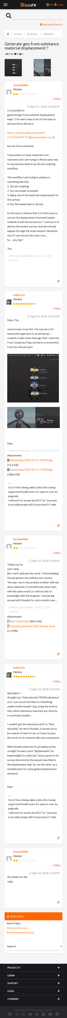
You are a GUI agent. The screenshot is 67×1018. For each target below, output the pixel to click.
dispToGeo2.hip (19, 621)
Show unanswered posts (20, 932)
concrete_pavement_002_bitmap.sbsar (32, 626)
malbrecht (19, 295)
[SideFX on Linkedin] (57, 1014)
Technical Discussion (33, 34)
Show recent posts (17, 927)
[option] (19, 67)
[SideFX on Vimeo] (43, 1014)
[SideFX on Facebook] (10, 1014)
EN (51, 4)
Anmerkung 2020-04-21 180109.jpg (31, 460)
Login (60, 4)
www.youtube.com (41, 137)
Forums (18, 34)
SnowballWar (21, 85)
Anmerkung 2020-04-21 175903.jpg (31, 469)
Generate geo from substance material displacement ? (49, 34)
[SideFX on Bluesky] (30, 1014)
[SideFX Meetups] (36, 1014)
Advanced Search (52, 24)
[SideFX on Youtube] (50, 1014)
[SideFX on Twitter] (17, 1014)
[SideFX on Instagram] (23, 1014)
